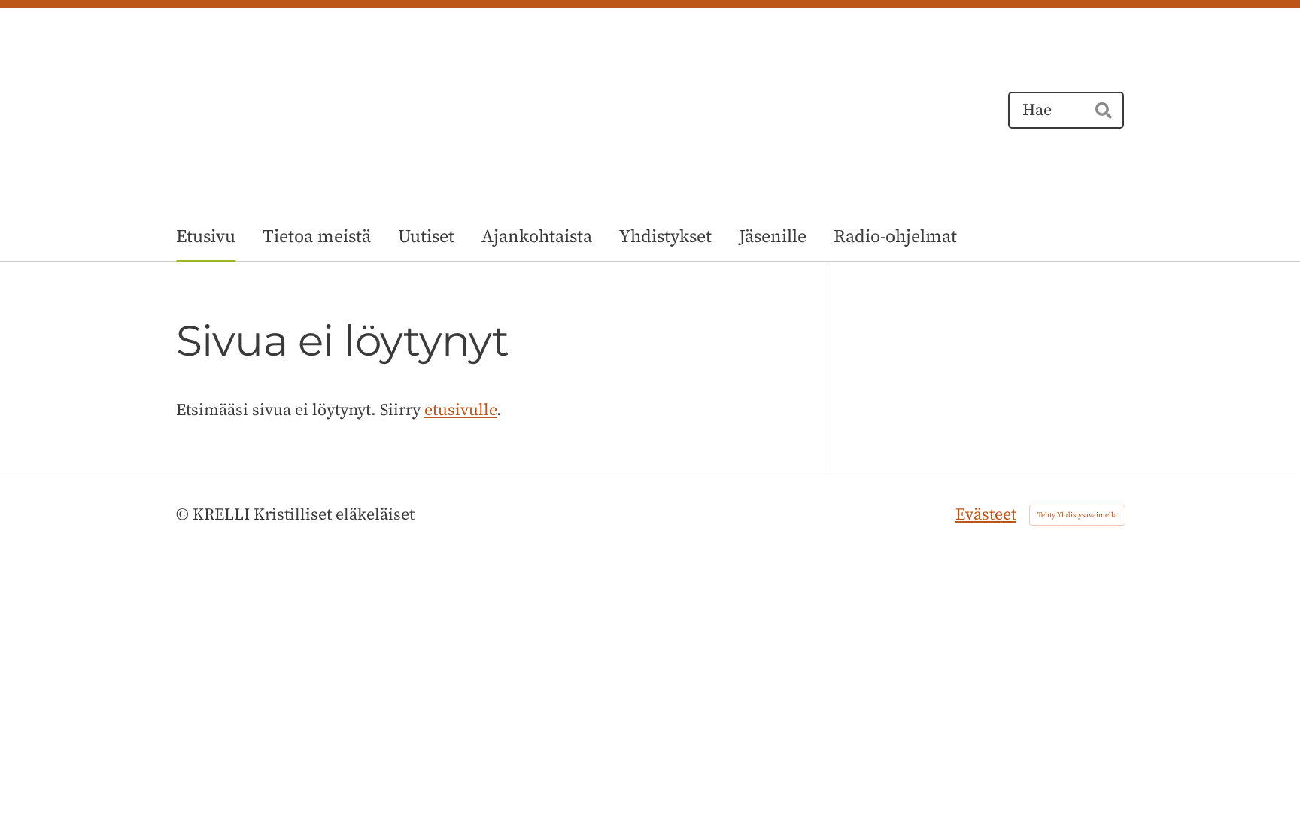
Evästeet (985, 515)
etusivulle (460, 410)
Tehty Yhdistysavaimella (1077, 515)
